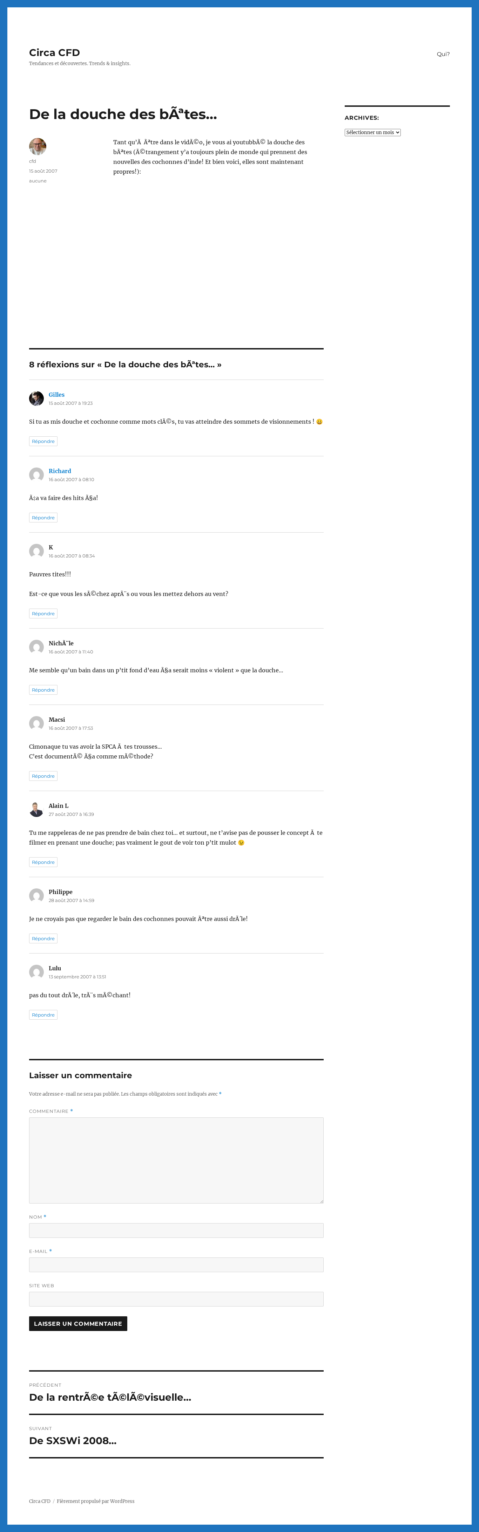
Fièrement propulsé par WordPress (96, 1501)
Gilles (57, 394)
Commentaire (51, 1111)
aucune (38, 180)
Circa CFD (54, 52)
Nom (38, 1217)
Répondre (43, 441)
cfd (32, 161)
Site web (41, 1285)
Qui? (443, 54)
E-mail (40, 1251)
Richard (60, 470)
